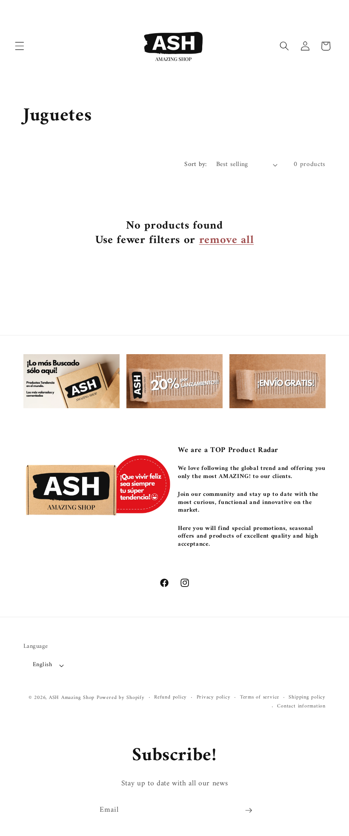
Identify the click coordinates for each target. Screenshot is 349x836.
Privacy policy (214, 697)
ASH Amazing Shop (71, 697)
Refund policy (170, 697)
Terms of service (259, 697)
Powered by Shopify (121, 697)
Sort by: (195, 164)
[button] (19, 46)
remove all (226, 240)
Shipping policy (307, 697)
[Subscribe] (248, 810)
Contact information (301, 706)
